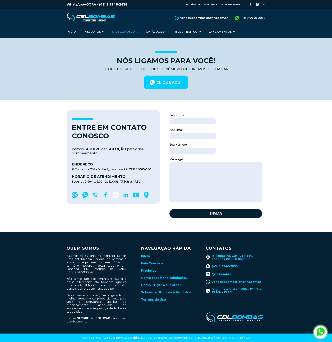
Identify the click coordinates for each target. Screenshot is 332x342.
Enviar (216, 213)
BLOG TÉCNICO (186, 31)
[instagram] (116, 197)
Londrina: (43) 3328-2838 (201, 4)
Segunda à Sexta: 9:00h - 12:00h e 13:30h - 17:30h (237, 291)
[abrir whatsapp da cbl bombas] (320, 332)
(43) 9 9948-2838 (253, 18)
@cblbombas (221, 274)
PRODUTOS (92, 31)
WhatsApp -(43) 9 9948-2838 (97, 4)
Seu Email (176, 130)
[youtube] (136, 197)
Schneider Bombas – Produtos (166, 292)
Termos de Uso (153, 300)
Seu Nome (176, 115)
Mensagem (177, 159)
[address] (146, 197)
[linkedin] (126, 197)
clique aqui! (169, 82)
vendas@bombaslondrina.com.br (204, 18)
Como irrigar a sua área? (161, 285)
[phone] (95, 197)
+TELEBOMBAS (231, 4)
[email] (75, 197)
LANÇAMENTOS (220, 31)
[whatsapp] (85, 197)
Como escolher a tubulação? (164, 278)
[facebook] (105, 197)
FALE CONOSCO (123, 31)
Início (145, 256)
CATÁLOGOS (155, 31)
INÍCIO (71, 31)
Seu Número (178, 144)
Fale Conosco (152, 263)
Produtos (148, 270)
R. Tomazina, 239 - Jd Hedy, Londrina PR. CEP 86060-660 (233, 257)
